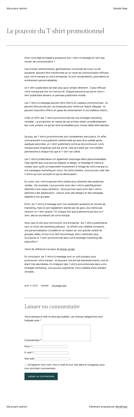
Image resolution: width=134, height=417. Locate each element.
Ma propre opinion (17, 8)
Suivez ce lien (67, 249)
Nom (28, 346)
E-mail (28, 352)
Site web (29, 358)
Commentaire (32, 340)
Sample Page (120, 8)
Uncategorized (59, 285)
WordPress (121, 406)
